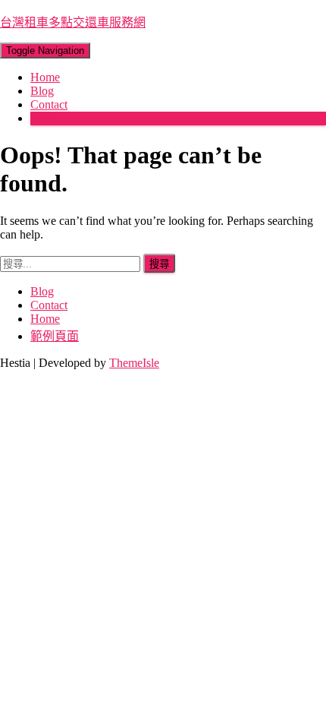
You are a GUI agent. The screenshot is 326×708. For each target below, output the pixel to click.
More (43, 118)
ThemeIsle (134, 362)
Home (45, 77)
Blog (42, 90)
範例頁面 (54, 336)
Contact (48, 104)
